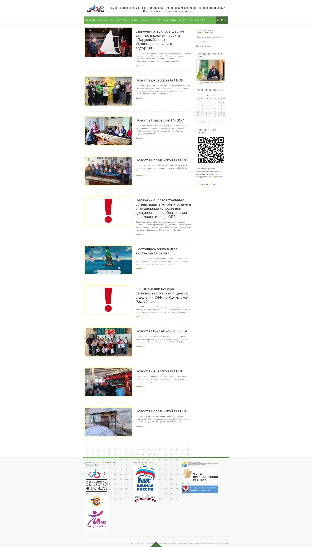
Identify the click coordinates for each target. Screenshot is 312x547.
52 (160, 459)
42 (104, 459)
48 (138, 459)
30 (143, 455)
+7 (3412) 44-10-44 (203, 42)
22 (98, 455)
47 (132, 459)
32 (155, 455)
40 (93, 459)
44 (115, 459)
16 (171, 450)
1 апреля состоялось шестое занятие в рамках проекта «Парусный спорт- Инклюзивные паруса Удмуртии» (160, 39)
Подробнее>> (217, 177)
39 (87, 459)
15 (166, 450)
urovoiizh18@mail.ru (205, 46)
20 (87, 455)
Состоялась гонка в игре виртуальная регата (156, 251)
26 (121, 455)
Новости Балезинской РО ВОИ (162, 160)
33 (160, 455)
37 (183, 455)
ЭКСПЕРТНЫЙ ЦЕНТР (127, 20)
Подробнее (140, 66)
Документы (169, 20)
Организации (105, 20)
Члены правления (150, 20)
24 (110, 455)
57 (188, 459)
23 (104, 455)
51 (154, 459)
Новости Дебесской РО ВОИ (160, 80)
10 (138, 450)
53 (166, 459)
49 (143, 459)
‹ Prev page (88, 449)
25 (115, 455)
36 (177, 455)
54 (171, 459)
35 (171, 455)
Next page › (187, 449)
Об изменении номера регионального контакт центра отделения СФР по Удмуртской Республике (162, 295)
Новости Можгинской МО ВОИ (161, 331)
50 (149, 459)
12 (149, 450)
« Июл (202, 122)
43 (110, 459)
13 (154, 450)
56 (183, 459)
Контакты (201, 20)
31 (149, 455)
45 (121, 459)
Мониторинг (185, 20)
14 (160, 450)
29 (138, 455)
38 (188, 455)
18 (182, 450)
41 (98, 459)
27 (126, 455)
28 (132, 455)
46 (126, 459)
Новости (91, 20)
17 (177, 450)
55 (177, 459)
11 (143, 450)
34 (166, 455)
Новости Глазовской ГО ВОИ (160, 120)
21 (93, 455)
